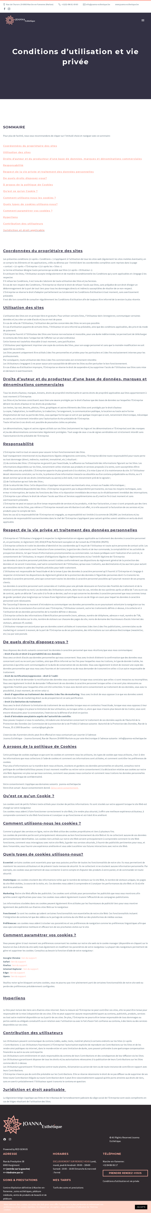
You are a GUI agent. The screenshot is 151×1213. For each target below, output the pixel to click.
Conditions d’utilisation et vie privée (121, 1181)
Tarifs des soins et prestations (68, 1187)
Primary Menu (143, 20)
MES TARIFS (62, 1180)
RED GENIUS (21, 1149)
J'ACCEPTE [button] (141, 1207)
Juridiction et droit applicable (24, 230)
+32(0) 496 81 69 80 (70, 4)
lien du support (29, 957)
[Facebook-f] (4, 1139)
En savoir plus (126, 1207)
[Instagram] (9, 9)
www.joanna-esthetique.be (127, 4)
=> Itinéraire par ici (13, 1172)
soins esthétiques (23, 1191)
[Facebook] (4, 9)
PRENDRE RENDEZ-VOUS (125, 1173)
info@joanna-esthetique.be (98, 4)
